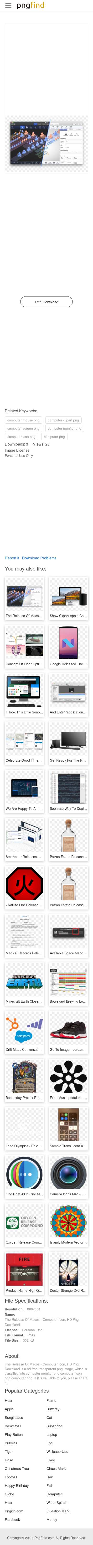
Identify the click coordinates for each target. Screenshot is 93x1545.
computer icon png (21, 436)
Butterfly (53, 1408)
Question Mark (58, 1510)
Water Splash (56, 1502)
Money (51, 1519)
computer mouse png (23, 420)
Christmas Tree (17, 1468)
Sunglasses (14, 1417)
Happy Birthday (17, 1485)
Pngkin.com (14, 1510)
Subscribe (54, 1425)
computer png (54, 436)
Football (11, 1476)
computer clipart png (63, 420)
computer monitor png (64, 428)
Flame (51, 1400)
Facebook (12, 1519)
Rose (9, 1459)
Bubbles (11, 1442)
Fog (49, 1442)
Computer (54, 1493)
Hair (49, 1476)
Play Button (14, 1434)
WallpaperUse (57, 1451)
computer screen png (23, 428)
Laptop (51, 1434)
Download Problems (39, 558)
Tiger (9, 1451)
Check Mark (56, 1468)
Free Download (46, 301)
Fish (49, 1485)
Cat (49, 1417)
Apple (9, 1408)
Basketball (13, 1425)
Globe (9, 1493)
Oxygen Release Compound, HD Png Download (42, 1242)
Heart (9, 1400)
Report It (12, 558)
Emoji (50, 1459)
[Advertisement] (46, 69)
